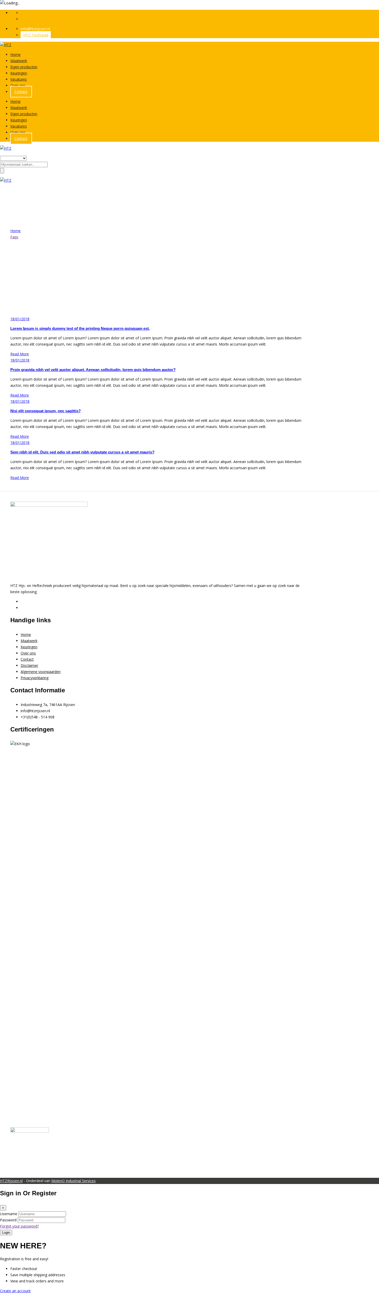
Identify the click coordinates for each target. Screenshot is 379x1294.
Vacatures (18, 79)
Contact (21, 91)
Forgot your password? (19, 1226)
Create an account (15, 1290)
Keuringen (18, 73)
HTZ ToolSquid (35, 34)
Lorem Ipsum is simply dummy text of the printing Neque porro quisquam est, (80, 328)
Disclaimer (29, 665)
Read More (19, 353)
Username (8, 1213)
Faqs (14, 236)
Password (8, 1219)
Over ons (18, 85)
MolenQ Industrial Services (73, 1180)
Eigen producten (23, 66)
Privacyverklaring (34, 677)
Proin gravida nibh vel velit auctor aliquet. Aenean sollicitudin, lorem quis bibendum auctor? (93, 369)
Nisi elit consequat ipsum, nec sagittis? (45, 411)
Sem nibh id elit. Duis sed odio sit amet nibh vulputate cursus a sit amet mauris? (82, 452)
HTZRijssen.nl (11, 1180)
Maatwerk (18, 60)
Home (15, 54)
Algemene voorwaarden (41, 671)
